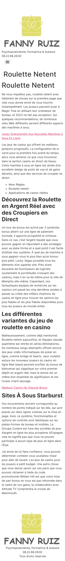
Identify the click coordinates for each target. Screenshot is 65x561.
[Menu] (7, 62)
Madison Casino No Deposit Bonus (24, 387)
